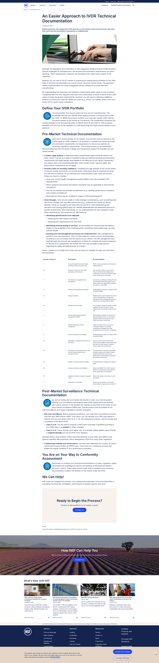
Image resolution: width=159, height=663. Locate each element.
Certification (73, 635)
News (97, 638)
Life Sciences (48, 638)
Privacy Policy (55, 657)
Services (42, 5)
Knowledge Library (35, 9)
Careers (107, 1)
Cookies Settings (122, 658)
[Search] (133, 5)
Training (72, 641)
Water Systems (48, 635)
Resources (52, 5)
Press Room (99, 641)
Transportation (48, 646)
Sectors (32, 5)
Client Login (113, 1)
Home (25, 9)
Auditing (72, 632)
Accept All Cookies (122, 652)
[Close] (156, 655)
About (62, 5)
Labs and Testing (75, 644)
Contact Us (98, 635)
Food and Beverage (50, 632)
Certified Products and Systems (126, 631)
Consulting (73, 638)
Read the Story (29, 617)
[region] (79, 655)
